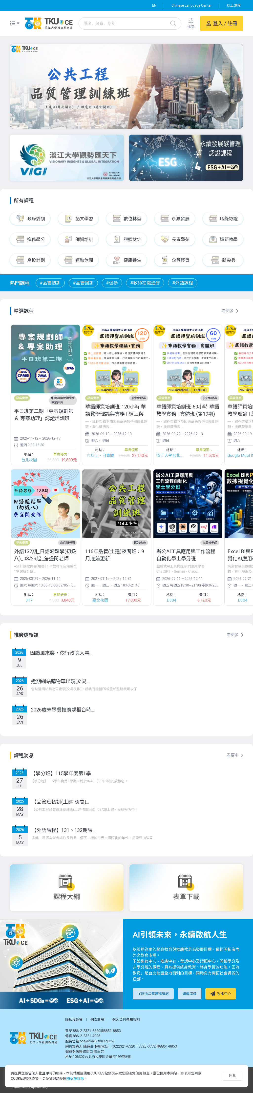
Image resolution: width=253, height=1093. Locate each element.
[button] (190, 23)
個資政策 (97, 1020)
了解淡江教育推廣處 (153, 993)
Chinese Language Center (191, 5)
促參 (113, 282)
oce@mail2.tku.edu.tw (97, 1041)
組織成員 (189, 993)
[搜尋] (173, 23)
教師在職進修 (146, 282)
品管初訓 (52, 282)
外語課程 (184, 282)
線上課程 (234, 5)
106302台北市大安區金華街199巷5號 (102, 1057)
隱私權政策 (74, 1020)
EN (154, 5)
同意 (232, 1075)
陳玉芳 (99, 1051)
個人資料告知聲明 (126, 1020)
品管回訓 (85, 282)
